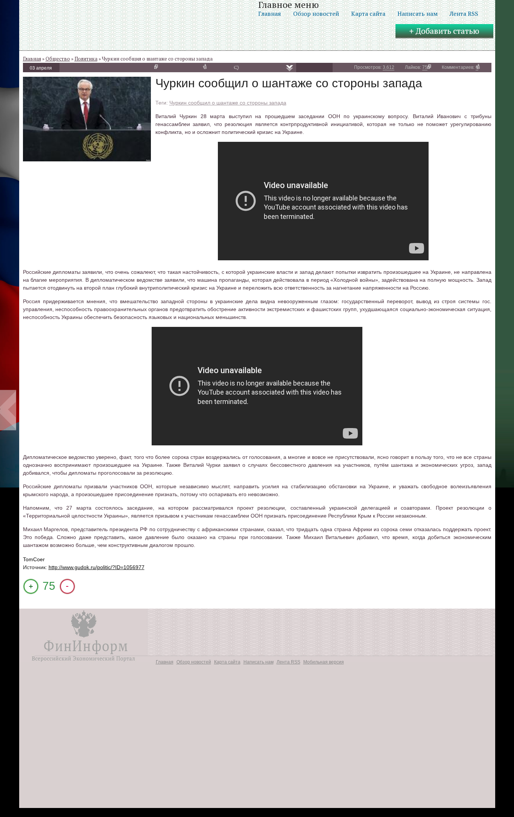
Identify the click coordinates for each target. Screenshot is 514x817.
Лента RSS (464, 13)
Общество (58, 58)
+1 (31, 586)
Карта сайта (368, 13)
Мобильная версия (323, 662)
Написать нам (417, 13)
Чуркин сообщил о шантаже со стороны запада (227, 103)
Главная (269, 13)
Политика (86, 58)
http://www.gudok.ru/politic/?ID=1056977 (96, 567)
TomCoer (34, 559)
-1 (67, 586)
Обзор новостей (316, 13)
